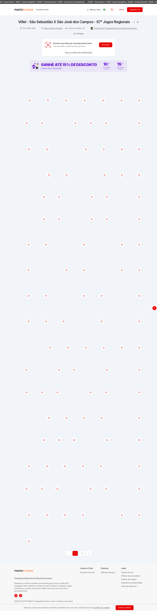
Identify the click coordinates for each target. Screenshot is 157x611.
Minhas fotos (95, 10)
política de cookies (102, 608)
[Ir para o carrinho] (111, 9)
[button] (111, 9)
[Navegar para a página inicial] (25, 10)
